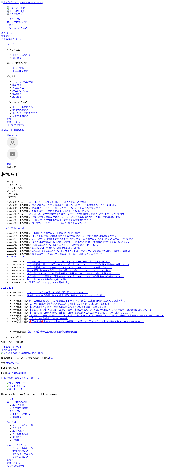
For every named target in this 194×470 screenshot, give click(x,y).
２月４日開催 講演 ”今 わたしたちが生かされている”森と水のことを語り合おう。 (69, 267)
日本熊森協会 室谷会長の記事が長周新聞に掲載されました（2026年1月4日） (66, 295)
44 (12, 228)
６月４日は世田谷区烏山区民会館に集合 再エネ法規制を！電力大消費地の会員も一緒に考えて (81, 242)
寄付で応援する (20, 110)
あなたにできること (17, 28)
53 (23, 228)
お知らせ (11, 119)
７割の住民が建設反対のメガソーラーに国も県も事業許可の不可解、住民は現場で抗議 (76, 217)
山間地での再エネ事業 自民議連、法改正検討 (56, 233)
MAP (51, 358)
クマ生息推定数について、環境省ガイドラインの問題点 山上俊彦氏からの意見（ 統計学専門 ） (78, 300)
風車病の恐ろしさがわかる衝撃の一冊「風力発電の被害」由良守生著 (67, 254)
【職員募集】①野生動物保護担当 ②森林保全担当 (52, 331)
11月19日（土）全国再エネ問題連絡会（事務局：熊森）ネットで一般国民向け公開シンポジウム (75, 276)
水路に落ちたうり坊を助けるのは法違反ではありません (60, 211)
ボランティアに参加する (24, 113)
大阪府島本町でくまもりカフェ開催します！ (49, 282)
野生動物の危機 (20, 71)
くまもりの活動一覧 (22, 82)
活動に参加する (20, 116)
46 (17, 228)
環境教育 (17, 93)
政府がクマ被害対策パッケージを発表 (48, 318)
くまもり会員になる (22, 107)
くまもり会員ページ (11, 39)
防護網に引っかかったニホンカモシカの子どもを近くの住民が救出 (66, 208)
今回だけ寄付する (10, 350)
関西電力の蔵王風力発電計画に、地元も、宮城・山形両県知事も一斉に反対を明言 (74, 205)
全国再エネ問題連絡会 (12, 130)
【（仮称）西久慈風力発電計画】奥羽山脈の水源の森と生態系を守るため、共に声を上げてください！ (81, 312)
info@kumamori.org (17, 373)
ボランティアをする (22, 454)
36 (15, 256)
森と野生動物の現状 (17, 22)
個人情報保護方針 (16, 125)
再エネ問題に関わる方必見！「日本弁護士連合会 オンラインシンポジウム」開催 (69, 270)
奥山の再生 (18, 87)
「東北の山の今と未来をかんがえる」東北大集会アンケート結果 (65, 245)
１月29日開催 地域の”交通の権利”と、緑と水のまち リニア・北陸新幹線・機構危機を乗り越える (78, 264)
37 (17, 256)
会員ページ (6, 33)
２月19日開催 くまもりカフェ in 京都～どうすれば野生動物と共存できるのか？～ (68, 261)
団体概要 (17, 58)
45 (15, 228)
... (4, 228)
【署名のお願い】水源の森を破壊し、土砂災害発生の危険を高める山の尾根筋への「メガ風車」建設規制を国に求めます (90, 309)
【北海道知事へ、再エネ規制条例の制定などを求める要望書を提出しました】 (69, 306)
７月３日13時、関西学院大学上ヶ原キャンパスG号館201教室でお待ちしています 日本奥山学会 (76, 214)
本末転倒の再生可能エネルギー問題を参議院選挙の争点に (61, 220)
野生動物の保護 (20, 90)
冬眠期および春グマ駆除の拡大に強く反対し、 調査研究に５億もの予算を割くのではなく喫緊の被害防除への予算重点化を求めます (96, 315)
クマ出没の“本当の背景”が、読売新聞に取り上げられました (57, 292)
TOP (9, 164)
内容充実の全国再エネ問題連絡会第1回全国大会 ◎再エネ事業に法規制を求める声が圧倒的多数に (82, 239)
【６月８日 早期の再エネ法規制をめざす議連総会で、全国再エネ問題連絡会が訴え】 (75, 236)
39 (23, 256)
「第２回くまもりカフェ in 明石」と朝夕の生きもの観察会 (56, 202)
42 (6, 228)
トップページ (13, 44)
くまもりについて (21, 55)
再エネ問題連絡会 (10, 378)
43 (9, 228)
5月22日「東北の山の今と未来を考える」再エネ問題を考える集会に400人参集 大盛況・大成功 (81, 251)
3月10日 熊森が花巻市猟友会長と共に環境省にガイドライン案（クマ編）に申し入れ (72, 303)
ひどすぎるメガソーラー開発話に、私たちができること (60, 223)
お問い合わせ (13, 122)
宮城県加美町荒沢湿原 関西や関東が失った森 (56, 248)
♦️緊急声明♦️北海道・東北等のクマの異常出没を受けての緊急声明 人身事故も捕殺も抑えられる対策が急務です (86, 321)
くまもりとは (13, 19)
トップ (10, 399)
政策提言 (17, 96)
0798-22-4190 (12, 363)
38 (20, 256)
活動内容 (11, 25)
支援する (5, 36)
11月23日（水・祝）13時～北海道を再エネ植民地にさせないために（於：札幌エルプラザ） (73, 273)
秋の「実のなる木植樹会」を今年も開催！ (48, 279)
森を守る (17, 84)
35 (12, 256)
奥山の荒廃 (18, 68)
